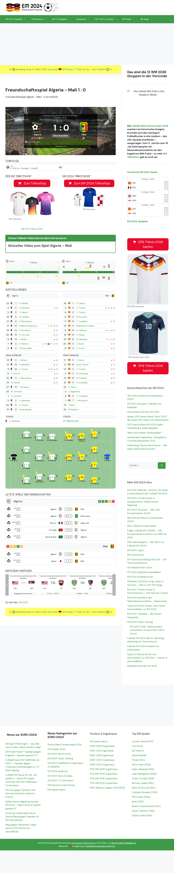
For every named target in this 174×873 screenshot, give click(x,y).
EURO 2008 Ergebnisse (102, 746)
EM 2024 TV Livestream (60, 780)
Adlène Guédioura (28, 325)
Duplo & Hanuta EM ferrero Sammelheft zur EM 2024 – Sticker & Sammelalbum (147, 658)
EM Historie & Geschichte (61, 785)
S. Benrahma (25, 378)
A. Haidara (81, 330)
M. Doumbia (82, 373)
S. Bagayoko (74, 391)
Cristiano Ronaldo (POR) (144, 792)
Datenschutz (90, 843)
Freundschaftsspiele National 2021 (56, 115)
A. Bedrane (24, 400)
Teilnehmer (81, 19)
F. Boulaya (24, 387)
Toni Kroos (137, 746)
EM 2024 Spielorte (58, 771)
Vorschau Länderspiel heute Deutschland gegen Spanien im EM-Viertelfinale (22, 817)
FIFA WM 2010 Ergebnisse (103, 769)
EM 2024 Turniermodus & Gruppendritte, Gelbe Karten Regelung (142, 502)
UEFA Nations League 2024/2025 (107, 787)
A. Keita (72, 387)
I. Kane (71, 405)
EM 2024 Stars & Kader (60, 775)
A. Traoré (81, 369)
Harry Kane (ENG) (141, 764)
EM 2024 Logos (135, 550)
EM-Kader (126, 19)
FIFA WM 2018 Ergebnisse (103, 778)
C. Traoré (81, 312)
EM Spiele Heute (56, 789)
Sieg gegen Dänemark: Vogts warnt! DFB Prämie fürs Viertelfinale (20, 828)
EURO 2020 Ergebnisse (102, 759)
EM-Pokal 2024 (135, 554)
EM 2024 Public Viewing (140, 621)
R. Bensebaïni (25, 321)
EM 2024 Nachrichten (59, 753)
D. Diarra (80, 303)
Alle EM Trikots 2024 (32, 228)
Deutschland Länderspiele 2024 (65, 744)
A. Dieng (80, 334)
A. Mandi (23, 312)
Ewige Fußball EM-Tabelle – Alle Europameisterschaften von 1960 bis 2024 (147, 534)
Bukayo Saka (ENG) (142, 815)
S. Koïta (80, 343)
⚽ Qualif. (144, 19)
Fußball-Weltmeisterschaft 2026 (149, 125)
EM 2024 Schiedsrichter (140, 576)
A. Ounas (23, 369)
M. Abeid (15, 382)
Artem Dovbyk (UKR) (143, 778)
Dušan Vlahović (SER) (143, 810)
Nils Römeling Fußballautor (124, 843)
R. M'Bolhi (23, 303)
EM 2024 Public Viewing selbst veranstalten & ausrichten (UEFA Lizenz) (147, 630)
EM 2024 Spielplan (14, 19)
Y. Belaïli (33, 168)
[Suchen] (162, 465)
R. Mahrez (15, 168)
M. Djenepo (81, 339)
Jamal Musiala (139, 755)
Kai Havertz (138, 750)
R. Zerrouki (24, 334)
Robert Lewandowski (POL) (146, 806)
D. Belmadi (15, 421)
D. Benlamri (24, 307)
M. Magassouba (71, 420)
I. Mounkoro (82, 400)
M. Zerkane (16, 391)
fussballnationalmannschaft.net (100, 846)
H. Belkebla (24, 364)
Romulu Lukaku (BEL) (143, 783)
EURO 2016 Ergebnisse (102, 755)
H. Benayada (25, 409)
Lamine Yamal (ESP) (142, 741)
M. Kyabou (73, 409)
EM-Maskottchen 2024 (139, 567)
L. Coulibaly (82, 321)
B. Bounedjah (25, 348)
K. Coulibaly (82, 382)
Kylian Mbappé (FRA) (143, 769)
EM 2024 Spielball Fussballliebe (144, 572)
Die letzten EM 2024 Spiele (142, 172)
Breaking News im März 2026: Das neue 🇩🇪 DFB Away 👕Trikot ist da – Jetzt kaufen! (61, 69)
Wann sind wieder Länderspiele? (144, 432)
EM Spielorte (37, 19)
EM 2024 (23, 602)
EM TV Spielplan (59, 19)
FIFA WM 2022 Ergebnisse (104, 783)
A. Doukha (16, 396)
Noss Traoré (82, 364)
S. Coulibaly (82, 396)
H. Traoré (80, 307)
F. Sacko (80, 360)
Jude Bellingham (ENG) (144, 773)
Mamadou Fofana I (85, 325)
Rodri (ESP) (138, 801)
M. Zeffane (24, 316)
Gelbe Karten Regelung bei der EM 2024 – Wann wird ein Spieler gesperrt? (23, 805)
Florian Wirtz (138, 759)
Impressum (77, 843)
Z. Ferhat (15, 373)
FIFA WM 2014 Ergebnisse (103, 773)
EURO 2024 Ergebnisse (102, 764)
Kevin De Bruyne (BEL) (144, 787)
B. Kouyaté (81, 316)
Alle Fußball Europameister (141, 525)
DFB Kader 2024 (56, 749)
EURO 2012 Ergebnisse (102, 750)
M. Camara (81, 378)
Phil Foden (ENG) (141, 796)
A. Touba (23, 405)
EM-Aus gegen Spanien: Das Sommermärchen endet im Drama (20, 793)
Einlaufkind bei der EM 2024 (142, 665)
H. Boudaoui (25, 330)
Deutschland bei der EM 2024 (143, 411)
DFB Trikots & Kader (104, 19)
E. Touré (80, 348)
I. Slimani (23, 360)
